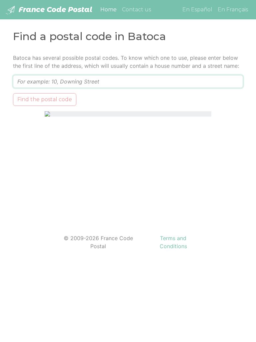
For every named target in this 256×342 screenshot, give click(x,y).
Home (109, 9)
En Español (197, 9)
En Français (233, 9)
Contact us (136, 9)
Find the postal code (44, 99)
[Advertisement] (128, 171)
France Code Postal (54, 9)
